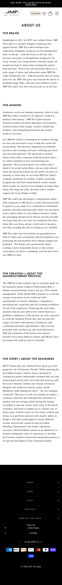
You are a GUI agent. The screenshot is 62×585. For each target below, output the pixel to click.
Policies (30, 509)
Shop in (31, 525)
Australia (33, 532)
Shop (30, 482)
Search (37, 13)
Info (30, 491)
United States (33, 527)
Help (30, 500)
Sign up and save (30, 518)
